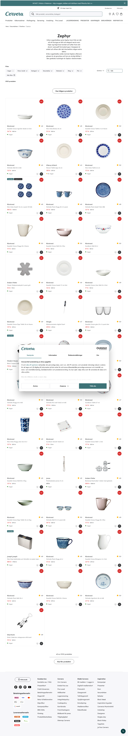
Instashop (101, 710)
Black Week (102, 699)
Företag (40, 713)
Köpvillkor (41, 703)
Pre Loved (59, 20)
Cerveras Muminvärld (105, 706)
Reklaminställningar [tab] (75, 355)
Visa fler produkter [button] (64, 661)
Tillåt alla (93, 386)
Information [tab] (53, 355)
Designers (101, 713)
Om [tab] (97, 355)
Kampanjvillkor (43, 706)
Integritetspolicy (63, 699)
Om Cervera (62, 682)
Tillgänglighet (63, 717)
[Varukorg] (121, 14)
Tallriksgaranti (83, 696)
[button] (33, 14)
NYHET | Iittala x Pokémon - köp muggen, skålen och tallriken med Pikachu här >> (62, 3)
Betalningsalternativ (45, 692)
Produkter (9, 20)
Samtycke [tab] (30, 355)
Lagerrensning (72, 20)
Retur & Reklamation (45, 699)
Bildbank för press (64, 713)
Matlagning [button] (31, 20)
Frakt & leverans (43, 689)
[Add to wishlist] (37, 135)
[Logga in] (113, 14)
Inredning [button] (49, 20)
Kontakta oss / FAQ (44, 682)
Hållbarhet (61, 692)
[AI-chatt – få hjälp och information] (123, 731)
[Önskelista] (117, 14)
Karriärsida (62, 706)
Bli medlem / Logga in (86, 682)
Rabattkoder (82, 710)
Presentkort (42, 685)
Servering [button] (40, 20)
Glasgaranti (82, 692)
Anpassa (63, 386)
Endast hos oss (63, 685)
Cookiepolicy (62, 703)
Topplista (101, 724)
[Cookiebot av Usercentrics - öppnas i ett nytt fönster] (98, 348)
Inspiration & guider (105, 703)
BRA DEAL (41, 710)
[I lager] (13, 70)
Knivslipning (82, 703)
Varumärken (106, 20)
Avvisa (35, 386)
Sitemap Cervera (64, 720)
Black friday (102, 720)
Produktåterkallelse (45, 717)
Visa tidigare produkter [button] (64, 91)
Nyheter (100, 696)
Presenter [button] (84, 20)
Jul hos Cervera (103, 727)
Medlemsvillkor (83, 706)
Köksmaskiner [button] (20, 20)
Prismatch (81, 689)
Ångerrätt (41, 696)
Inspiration (118, 20)
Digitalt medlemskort (85, 685)
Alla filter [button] (10, 75)
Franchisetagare (64, 710)
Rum (99, 689)
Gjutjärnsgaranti (84, 699)
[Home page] (14, 15)
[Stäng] (125, 3)
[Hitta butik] (110, 14)
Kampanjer (95, 20)
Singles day (102, 717)
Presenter (101, 685)
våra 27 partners (32, 365)
